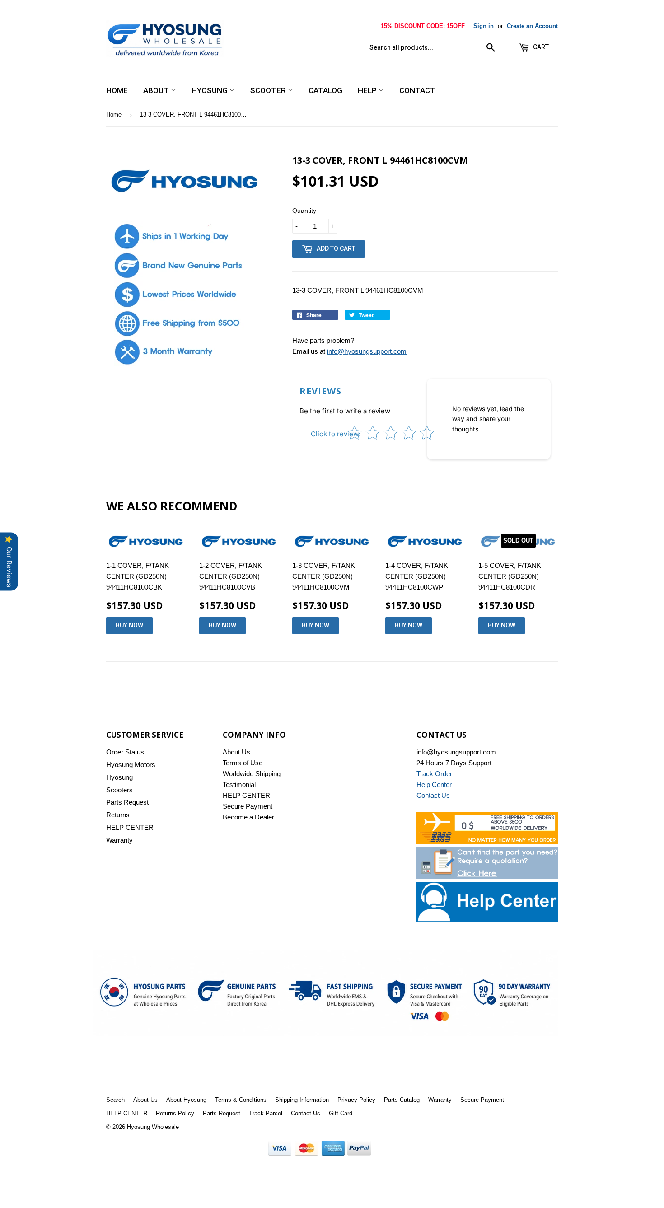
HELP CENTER (130, 827)
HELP (368, 90)
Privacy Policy (356, 1099)
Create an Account (532, 26)
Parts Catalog (402, 1099)
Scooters (119, 790)
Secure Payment (247, 806)
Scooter (269, 90)
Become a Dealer (248, 817)
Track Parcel (265, 1113)
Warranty (119, 840)
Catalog (325, 90)
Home (117, 90)
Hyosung (210, 90)
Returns (118, 815)
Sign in (483, 26)
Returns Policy (175, 1113)
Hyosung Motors (130, 764)
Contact (417, 90)
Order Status (125, 752)
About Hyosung (186, 1099)
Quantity (304, 210)
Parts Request (127, 802)
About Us (236, 752)
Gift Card (340, 1113)
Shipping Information (302, 1099)
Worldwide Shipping (252, 773)
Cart (540, 47)
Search (115, 1099)
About (157, 90)
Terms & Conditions (241, 1099)
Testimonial (239, 784)
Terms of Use (242, 763)
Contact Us (305, 1113)
